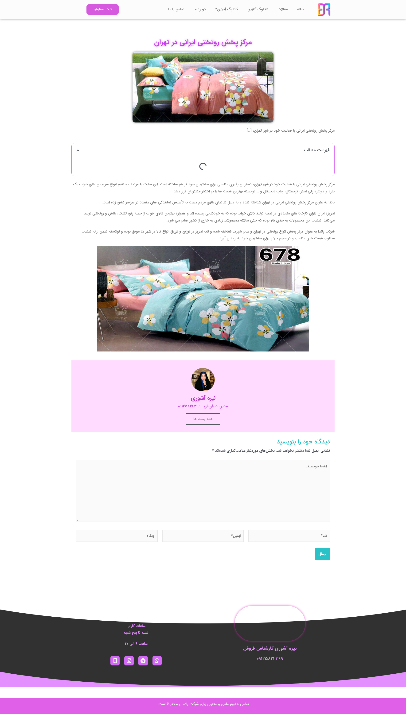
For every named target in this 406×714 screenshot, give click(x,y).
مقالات (283, 9)
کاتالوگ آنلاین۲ (226, 9)
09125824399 (270, 658)
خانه (300, 9)
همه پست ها (203, 419)
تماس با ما (176, 9)
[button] (78, 150)
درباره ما (200, 9)
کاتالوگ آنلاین (257, 9)
